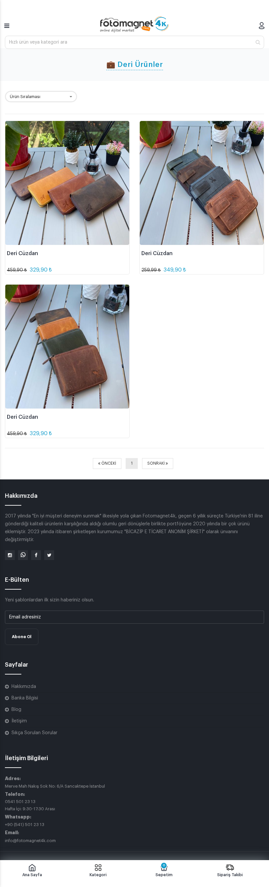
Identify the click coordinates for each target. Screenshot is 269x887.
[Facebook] (36, 555)
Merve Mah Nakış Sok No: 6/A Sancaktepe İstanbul (55, 786)
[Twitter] (49, 555)
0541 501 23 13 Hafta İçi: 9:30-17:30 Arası (30, 805)
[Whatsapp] (23, 555)
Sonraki (156, 463)
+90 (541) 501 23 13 (24, 824)
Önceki (108, 463)
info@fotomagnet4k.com (30, 840)
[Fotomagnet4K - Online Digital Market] (134, 24)
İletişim (19, 721)
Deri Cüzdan (22, 253)
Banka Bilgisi (24, 698)
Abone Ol (21, 637)
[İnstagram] (10, 555)
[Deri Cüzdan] (67, 183)
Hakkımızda (23, 686)
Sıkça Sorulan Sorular (34, 733)
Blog (16, 709)
